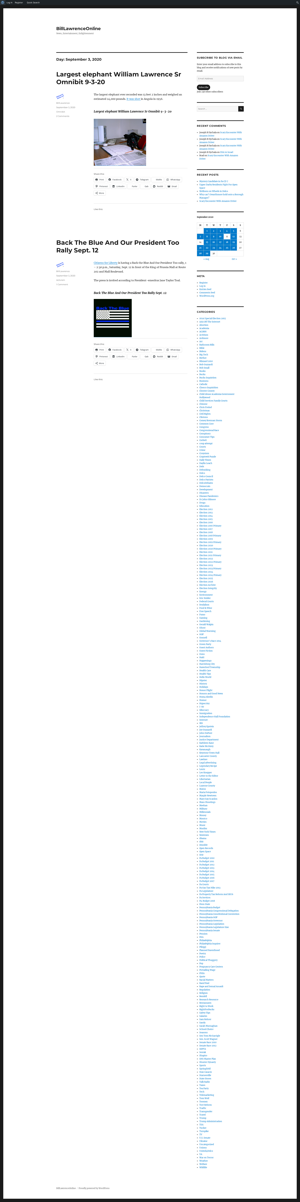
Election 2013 (205, 512)
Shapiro (203, 1055)
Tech (201, 1091)
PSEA (202, 973)
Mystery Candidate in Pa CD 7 (213, 181)
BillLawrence (63, 103)
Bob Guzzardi (206, 364)
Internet (203, 720)
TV (200, 1134)
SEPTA (202, 1049)
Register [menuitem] (19, 2)
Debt (201, 466)
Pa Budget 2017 (206, 881)
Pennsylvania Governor (211, 920)
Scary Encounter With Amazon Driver (218, 201)
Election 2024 (206, 572)
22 (207, 247)
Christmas (204, 410)
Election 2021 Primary (210, 555)
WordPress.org (206, 296)
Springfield (205, 1068)
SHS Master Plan (207, 1059)
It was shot (134, 98)
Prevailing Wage (207, 970)
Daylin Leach (205, 463)
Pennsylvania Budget (209, 907)
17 (220, 242)
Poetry (202, 953)
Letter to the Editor (208, 776)
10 (220, 236)
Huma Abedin (206, 697)
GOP (201, 634)
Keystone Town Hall (209, 753)
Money (202, 815)
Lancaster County (208, 756)
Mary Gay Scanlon (208, 799)
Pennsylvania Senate (209, 930)
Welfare (203, 1164)
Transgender (205, 1111)
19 (233, 242)
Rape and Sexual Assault (211, 986)
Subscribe (203, 87)
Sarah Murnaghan (208, 1026)
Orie (201, 855)
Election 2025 (206, 578)
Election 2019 (206, 539)
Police (202, 957)
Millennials (205, 812)
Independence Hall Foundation (214, 716)
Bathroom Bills (206, 344)
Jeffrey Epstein (206, 726)
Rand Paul (204, 983)
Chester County (207, 391)
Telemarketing (206, 1095)
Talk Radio (204, 1082)
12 (233, 236)
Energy (202, 591)
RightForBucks (206, 1009)
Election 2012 (206, 509)
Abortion (203, 325)
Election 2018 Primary (210, 535)
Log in (202, 286)
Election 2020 (206, 545)
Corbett (203, 440)
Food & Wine (205, 608)
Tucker (202, 1128)
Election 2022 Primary (210, 562)
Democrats (204, 486)
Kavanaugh (204, 749)
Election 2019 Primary (210, 542)
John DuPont (205, 733)
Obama (202, 838)
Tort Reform (205, 1105)
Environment (206, 595)
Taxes (202, 1085)
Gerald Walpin (206, 624)
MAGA (202, 789)
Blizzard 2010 (206, 361)
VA (200, 1154)
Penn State (204, 904)
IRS (201, 723)
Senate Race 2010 (207, 1042)
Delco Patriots (206, 479)
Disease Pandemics (208, 496)
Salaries (203, 1016)
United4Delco (206, 1151)
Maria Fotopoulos (208, 792)
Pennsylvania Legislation (211, 924)
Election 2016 (206, 522)
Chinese (203, 404)
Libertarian (204, 779)
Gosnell (203, 637)
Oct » (234, 259)
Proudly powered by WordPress (94, 1188)
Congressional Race (209, 430)
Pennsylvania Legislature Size (214, 927)
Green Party (205, 644)
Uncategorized (206, 1144)
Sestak (202, 1052)
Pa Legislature (206, 891)
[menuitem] (2, 2)
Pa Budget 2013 (206, 868)
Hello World (205, 677)
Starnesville (205, 1075)
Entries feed (205, 289)
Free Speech (205, 611)
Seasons (203, 1032)
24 (220, 247)
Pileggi (202, 947)
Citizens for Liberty (106, 262)
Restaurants (205, 1003)
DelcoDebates (206, 483)
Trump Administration (210, 1121)
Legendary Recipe (208, 766)
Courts (202, 446)
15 (207, 242)
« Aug (206, 259)
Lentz (202, 769)
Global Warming (207, 631)
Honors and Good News (211, 693)
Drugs (202, 502)
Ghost (202, 627)
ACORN (202, 331)
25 (227, 247)
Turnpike (204, 1131)
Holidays (203, 687)
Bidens (202, 351)
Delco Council (206, 476)
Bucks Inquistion (207, 377)
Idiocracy (204, 710)
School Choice (206, 1029)
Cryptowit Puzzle (207, 456)
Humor (203, 700)
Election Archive (207, 585)
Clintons (203, 417)
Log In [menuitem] (9, 2)
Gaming (203, 618)
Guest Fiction (206, 650)
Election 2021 (206, 552)
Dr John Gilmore (207, 499)
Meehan (203, 805)
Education (204, 506)
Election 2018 (206, 532)
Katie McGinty (206, 746)
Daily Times (205, 460)
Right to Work (206, 1006)
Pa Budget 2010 (206, 858)
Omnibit (60, 111)
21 (200, 247)
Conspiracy (204, 433)
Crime (202, 450)
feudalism (204, 604)
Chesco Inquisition (208, 387)
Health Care (205, 670)
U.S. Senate (204, 1138)
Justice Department (209, 739)
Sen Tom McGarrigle (209, 1035)
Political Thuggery (208, 960)
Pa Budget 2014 (206, 871)
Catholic (203, 384)
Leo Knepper (205, 772)
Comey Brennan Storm (210, 420)
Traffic (202, 1108)
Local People (205, 782)
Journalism (204, 736)
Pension (203, 933)
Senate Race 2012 (207, 1045)
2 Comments (62, 116)
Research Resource (208, 999)
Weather (203, 1161)
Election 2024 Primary (210, 575)
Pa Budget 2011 (206, 861)
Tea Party (204, 1088)
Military (203, 808)
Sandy (202, 1022)
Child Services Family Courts (213, 400)
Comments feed (207, 292)
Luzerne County (207, 785)
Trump (202, 1118)
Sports (202, 1065)
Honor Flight (205, 690)
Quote (202, 976)
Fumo (202, 614)
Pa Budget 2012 (206, 864)
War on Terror (206, 1157)
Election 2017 (206, 529)
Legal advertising (207, 762)
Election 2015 (206, 519)
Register (203, 282)
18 (227, 242)
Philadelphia (205, 940)
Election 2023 (206, 565)
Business (203, 381)
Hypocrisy (204, 703)
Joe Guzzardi (205, 729)
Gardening (204, 621)
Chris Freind (205, 407)
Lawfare (203, 759)
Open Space (205, 851)
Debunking (204, 470)
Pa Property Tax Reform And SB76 (216, 894)
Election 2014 (206, 516)
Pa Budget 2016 (207, 878)
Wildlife (203, 1167)
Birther (203, 358)
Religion (203, 993)
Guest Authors (206, 647)
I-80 (201, 706)
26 (233, 247)
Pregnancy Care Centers (211, 966)
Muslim (203, 828)
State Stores (205, 1078)
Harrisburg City (207, 664)
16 (213, 242)
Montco (203, 818)
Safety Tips (204, 1012)
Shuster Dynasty (207, 1062)
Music (202, 825)
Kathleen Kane (206, 743)
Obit (201, 841)
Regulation (204, 989)
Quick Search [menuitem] (33, 2)
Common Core (206, 423)
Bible (201, 348)
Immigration (205, 713)
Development (206, 489)
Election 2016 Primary (210, 525)
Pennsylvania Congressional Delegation (219, 910)
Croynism (204, 453)
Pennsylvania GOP (208, 917)
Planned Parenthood (209, 950)
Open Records (206, 848)
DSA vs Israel (226, 152)
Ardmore (203, 338)
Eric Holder (205, 598)
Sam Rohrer (205, 1019)
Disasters (204, 493)
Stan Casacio (205, 1072)
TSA (201, 1124)
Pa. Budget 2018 (207, 901)
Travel (202, 1114)
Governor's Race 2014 (210, 641)
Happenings (205, 660)
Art (200, 341)
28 (200, 253)
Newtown (204, 835)
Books (202, 371)
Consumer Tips (207, 437)
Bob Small (204, 368)
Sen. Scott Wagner (208, 1039)
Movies (203, 822)
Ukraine (203, 1141)
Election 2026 (206, 581)
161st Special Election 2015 (212, 318)
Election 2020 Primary (210, 548)
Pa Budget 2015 (206, 874)
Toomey (203, 1101)
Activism (60, 280)
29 (207, 253)
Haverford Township (209, 667)
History (203, 683)
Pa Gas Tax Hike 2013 (209, 887)
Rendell (203, 996)
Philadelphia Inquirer (209, 943)
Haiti (201, 657)
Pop (201, 963)
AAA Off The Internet (209, 321)
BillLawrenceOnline (78, 28)
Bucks (202, 374)
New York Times (207, 831)
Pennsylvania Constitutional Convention (219, 914)
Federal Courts (206, 601)
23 (213, 247)
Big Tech (203, 354)
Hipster (203, 680)
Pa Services (204, 897)
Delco (202, 473)
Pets (201, 937)
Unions (203, 1147)
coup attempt (205, 443)
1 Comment (62, 284)
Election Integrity (208, 588)
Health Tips (205, 674)
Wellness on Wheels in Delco (213, 191)
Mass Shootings (207, 802)
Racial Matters (206, 980)
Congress (204, 427)
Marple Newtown (207, 795)
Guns (202, 654)
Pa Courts (204, 884)
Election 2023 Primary (210, 568)
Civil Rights (205, 414)
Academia (204, 328)
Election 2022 (206, 558)
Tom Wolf (204, 1098)
